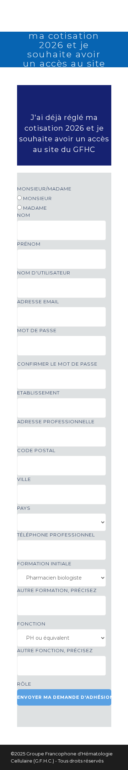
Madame (34, 208)
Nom (23, 215)
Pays (24, 508)
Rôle (24, 684)
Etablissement (38, 393)
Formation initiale (44, 563)
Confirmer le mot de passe (57, 364)
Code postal (36, 450)
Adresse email (38, 301)
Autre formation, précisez (57, 590)
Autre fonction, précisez (55, 650)
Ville (24, 479)
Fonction (31, 624)
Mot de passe (37, 330)
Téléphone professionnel (56, 535)
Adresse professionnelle (56, 421)
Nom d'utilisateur (43, 273)
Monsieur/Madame (44, 189)
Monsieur (37, 198)
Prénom (29, 244)
